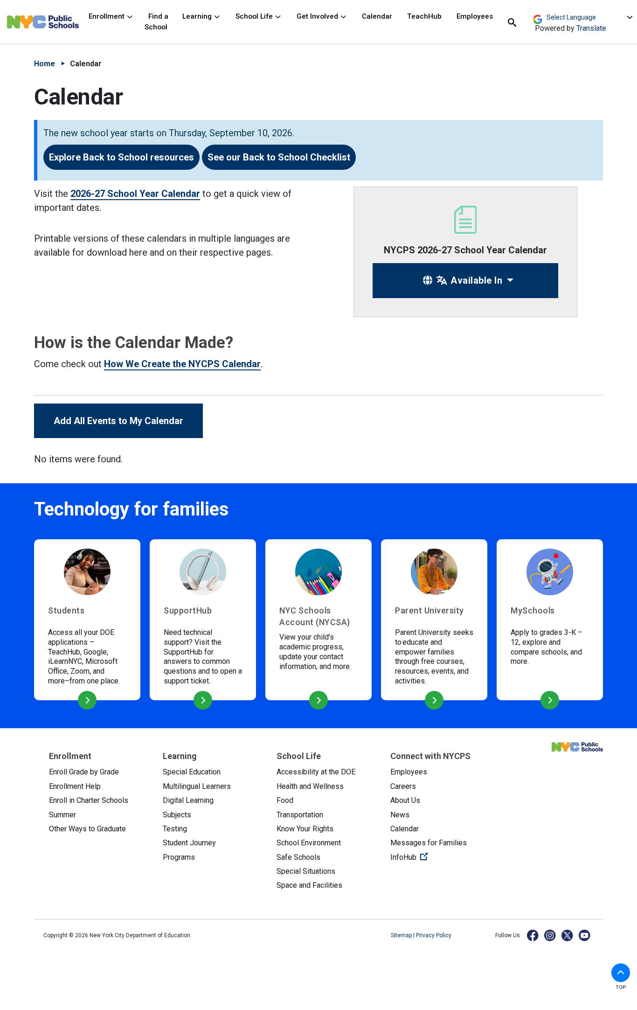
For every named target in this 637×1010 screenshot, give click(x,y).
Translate (591, 28)
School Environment (309, 842)
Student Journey (189, 842)
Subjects (177, 814)
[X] (567, 935)
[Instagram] (550, 935)
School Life (255, 16)
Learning (198, 16)
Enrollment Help (75, 786)
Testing (175, 828)
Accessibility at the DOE (316, 771)
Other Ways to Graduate (87, 828)
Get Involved (318, 16)
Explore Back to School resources (121, 157)
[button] (620, 972)
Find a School (156, 21)
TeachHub (424, 16)
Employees (475, 16)
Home (44, 63)
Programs (179, 857)
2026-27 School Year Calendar (135, 193)
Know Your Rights (305, 828)
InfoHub (439, 857)
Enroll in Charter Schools (88, 800)
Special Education (192, 771)
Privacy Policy (433, 935)
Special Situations (306, 871)
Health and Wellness (310, 786)
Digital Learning (188, 800)
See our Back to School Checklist (279, 157)
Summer (62, 814)
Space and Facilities (309, 885)
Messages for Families (428, 842)
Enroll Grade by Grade (84, 771)
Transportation (300, 814)
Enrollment (107, 16)
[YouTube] (585, 935)
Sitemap (402, 935)
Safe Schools (298, 857)
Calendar (377, 16)
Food (285, 800)
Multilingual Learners (197, 786)
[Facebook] (533, 935)
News (399, 814)
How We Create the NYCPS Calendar (182, 363)
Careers (403, 786)
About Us (405, 800)
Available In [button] (475, 280)
